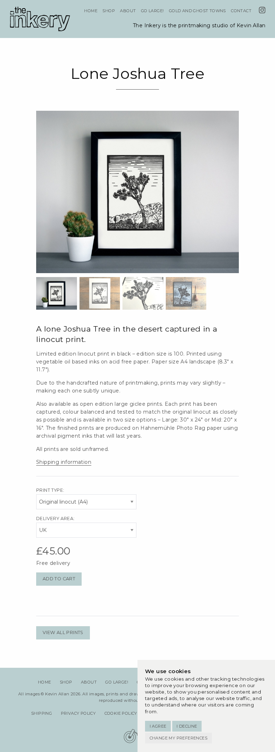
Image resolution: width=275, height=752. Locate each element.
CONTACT (241, 10)
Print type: (50, 490)
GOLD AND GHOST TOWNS (197, 10)
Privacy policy (78, 713)
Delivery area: (55, 518)
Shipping (41, 713)
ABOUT (128, 10)
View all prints (63, 632)
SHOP (108, 10)
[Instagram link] (262, 11)
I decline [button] (187, 726)
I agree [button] (158, 726)
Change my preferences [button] (178, 738)
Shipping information (63, 462)
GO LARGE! (152, 10)
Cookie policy (121, 713)
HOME (90, 10)
